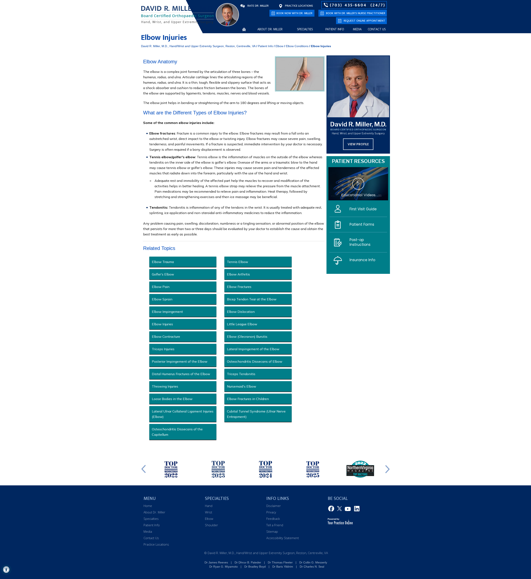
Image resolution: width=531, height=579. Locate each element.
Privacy (271, 512)
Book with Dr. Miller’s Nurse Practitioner (355, 13)
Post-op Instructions (360, 242)
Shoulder (211, 525)
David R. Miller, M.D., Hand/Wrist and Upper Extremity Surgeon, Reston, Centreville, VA (198, 46)
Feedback (273, 519)
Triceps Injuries (163, 349)
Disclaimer (273, 506)
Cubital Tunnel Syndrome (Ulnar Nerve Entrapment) (256, 414)
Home (244, 29)
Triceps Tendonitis (241, 374)
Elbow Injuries (162, 324)
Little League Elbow (242, 324)
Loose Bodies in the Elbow (172, 399)
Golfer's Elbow (163, 274)
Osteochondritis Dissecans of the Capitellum (177, 432)
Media (357, 29)
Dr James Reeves (216, 562)
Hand (208, 506)
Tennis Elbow (237, 262)
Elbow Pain (160, 287)
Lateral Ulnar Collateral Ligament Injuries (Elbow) (182, 414)
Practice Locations (299, 5)
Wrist (208, 512)
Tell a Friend (274, 525)
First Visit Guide (363, 209)
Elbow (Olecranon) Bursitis (247, 336)
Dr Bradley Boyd (255, 566)
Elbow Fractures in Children (248, 399)
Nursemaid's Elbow (241, 386)
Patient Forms (362, 224)
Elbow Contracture (166, 336)
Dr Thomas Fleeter (280, 562)
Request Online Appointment (364, 20)
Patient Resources (358, 161)
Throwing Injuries (165, 386)
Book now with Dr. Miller (294, 13)
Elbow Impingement (167, 312)
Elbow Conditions (297, 46)
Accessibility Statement (282, 538)
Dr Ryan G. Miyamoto (223, 566)
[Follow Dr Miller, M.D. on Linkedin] (356, 509)
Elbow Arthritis (238, 274)
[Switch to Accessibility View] (6, 569)
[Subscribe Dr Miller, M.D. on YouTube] (348, 509)
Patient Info (334, 29)
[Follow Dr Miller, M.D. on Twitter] (339, 509)
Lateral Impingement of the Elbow (253, 349)
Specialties (305, 29)
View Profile (358, 144)
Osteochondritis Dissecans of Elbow (254, 361)
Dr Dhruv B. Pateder (248, 562)
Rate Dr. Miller (258, 5)
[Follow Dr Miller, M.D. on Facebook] (331, 509)
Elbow (279, 46)
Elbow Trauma (163, 262)
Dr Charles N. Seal (312, 566)
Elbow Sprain (162, 299)
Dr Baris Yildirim (282, 566)
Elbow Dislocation (241, 312)
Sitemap (272, 531)
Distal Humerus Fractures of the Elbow (181, 374)
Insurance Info (362, 259)
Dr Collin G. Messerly (313, 562)
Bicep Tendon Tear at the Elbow (251, 299)
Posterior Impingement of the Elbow (179, 361)
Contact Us (377, 29)
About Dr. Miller (270, 29)
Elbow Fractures (239, 287)
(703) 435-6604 (348, 5)
